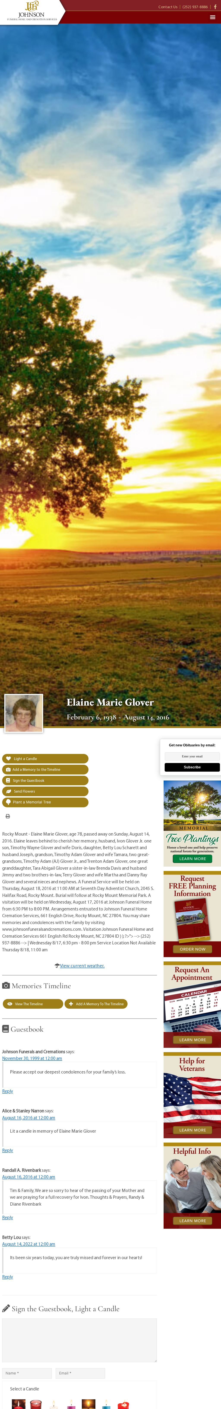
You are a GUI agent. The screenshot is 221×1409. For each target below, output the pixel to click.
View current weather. (82, 966)
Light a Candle (25, 758)
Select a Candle (24, 1389)
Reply (7, 1091)
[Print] (7, 815)
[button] (212, 17)
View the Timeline (28, 1004)
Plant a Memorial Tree (32, 802)
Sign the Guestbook (28, 780)
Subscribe (192, 767)
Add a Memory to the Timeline (36, 769)
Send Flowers (24, 791)
